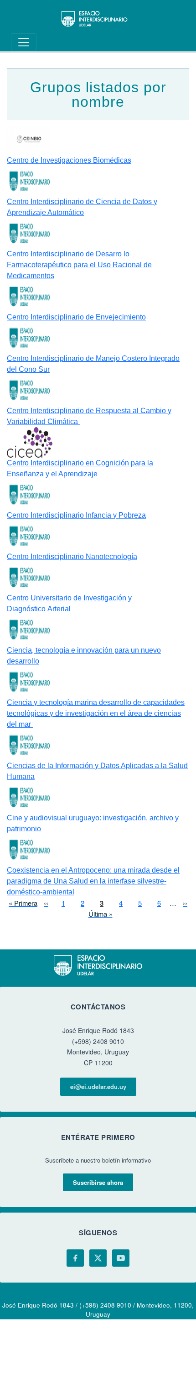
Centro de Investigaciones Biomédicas (69, 160)
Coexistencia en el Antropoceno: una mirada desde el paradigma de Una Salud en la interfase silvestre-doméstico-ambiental (93, 881)
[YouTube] (120, 1258)
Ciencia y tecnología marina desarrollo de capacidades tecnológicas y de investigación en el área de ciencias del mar (96, 713)
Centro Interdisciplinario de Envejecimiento (76, 317)
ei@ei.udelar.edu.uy (98, 1086)
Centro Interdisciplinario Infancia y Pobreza (76, 515)
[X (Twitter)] (98, 1258)
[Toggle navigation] (23, 42)
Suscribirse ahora (98, 1182)
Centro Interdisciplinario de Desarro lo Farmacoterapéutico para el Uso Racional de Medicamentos (79, 265)
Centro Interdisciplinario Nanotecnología (72, 556)
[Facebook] (75, 1258)
